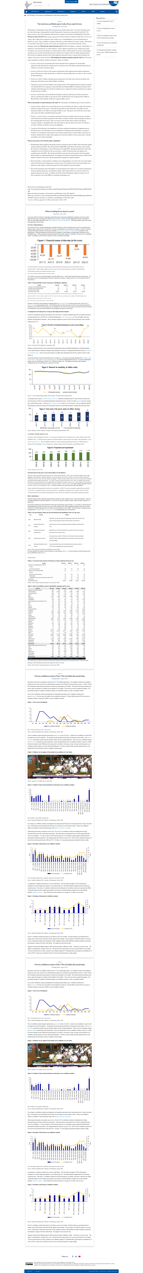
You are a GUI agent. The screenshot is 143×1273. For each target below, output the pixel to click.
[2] (85, 32)
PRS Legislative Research (39, 1262)
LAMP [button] (93, 11)
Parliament (60, 673)
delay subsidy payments (80, 483)
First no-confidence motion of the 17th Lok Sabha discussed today (60, 676)
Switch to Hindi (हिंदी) (71, 1)
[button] (26, 11)
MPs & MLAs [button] (34, 11)
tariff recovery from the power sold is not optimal (70, 485)
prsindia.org (103, 1271)
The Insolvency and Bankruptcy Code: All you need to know (59, 24)
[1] (83, 32)
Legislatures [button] (48, 11)
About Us (29, 1271)
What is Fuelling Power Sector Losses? (59, 211)
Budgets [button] (72, 11)
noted (73, 361)
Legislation (60, 21)
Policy (60, 208)
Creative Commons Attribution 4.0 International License (63, 1262)
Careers (38, 1271)
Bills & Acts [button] (61, 11)
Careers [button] (102, 11)
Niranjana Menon (56, 678)
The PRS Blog (31, 15)
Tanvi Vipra (56, 214)
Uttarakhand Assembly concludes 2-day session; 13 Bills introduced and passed (107, 52)
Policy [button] (83, 11)
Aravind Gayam (56, 26)
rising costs (85, 276)
